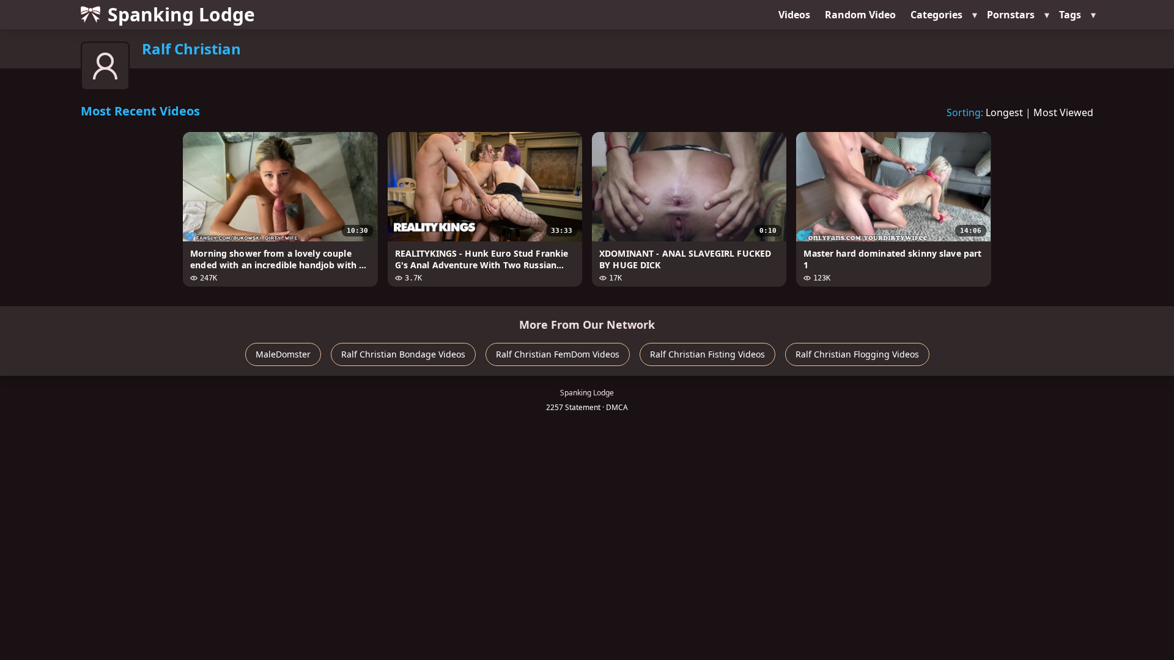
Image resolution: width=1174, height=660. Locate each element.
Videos (794, 14)
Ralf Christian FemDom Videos (557, 354)
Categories (936, 14)
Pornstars (1011, 14)
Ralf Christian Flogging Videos (857, 354)
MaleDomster (283, 354)
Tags (1070, 14)
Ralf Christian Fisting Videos (707, 354)
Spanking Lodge (181, 14)
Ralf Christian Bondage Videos (403, 354)
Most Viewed (1063, 112)
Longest (1004, 112)
